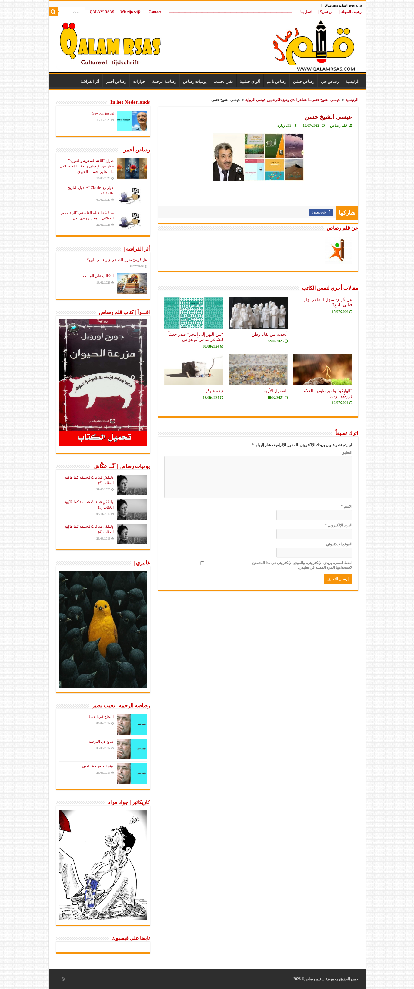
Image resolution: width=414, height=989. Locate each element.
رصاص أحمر (116, 81)
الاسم (346, 506)
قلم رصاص (338, 125)
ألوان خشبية (250, 81)
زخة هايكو (214, 390)
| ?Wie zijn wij (131, 12)
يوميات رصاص (195, 81)
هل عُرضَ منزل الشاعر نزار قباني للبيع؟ (117, 260)
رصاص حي (330, 81)
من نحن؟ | (325, 12)
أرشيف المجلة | (350, 12)
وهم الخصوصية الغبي (98, 766)
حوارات (139, 81)
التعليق (347, 452)
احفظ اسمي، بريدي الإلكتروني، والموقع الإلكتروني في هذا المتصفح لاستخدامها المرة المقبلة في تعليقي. (302, 565)
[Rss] (63, 979)
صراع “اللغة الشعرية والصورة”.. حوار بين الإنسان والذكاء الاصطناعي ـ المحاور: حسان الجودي (87, 166)
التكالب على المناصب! (96, 276)
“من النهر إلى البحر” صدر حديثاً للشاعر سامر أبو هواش (196, 337)
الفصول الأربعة (275, 390)
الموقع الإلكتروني (339, 544)
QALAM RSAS (102, 12)
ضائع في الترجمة (101, 741)
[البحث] (53, 11)
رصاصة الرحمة (164, 81)
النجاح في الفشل (101, 717)
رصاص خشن (303, 81)
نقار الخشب (223, 81)
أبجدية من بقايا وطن (270, 334)
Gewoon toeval (103, 113)
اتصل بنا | (305, 12)
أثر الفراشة (90, 81)
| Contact (156, 12)
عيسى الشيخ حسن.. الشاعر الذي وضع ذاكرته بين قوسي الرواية (292, 100)
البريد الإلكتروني (338, 525)
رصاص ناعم (276, 81)
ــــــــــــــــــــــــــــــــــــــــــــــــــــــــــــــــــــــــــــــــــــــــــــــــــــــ (230, 12)
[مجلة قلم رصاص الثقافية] (207, 42)
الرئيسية (352, 81)
